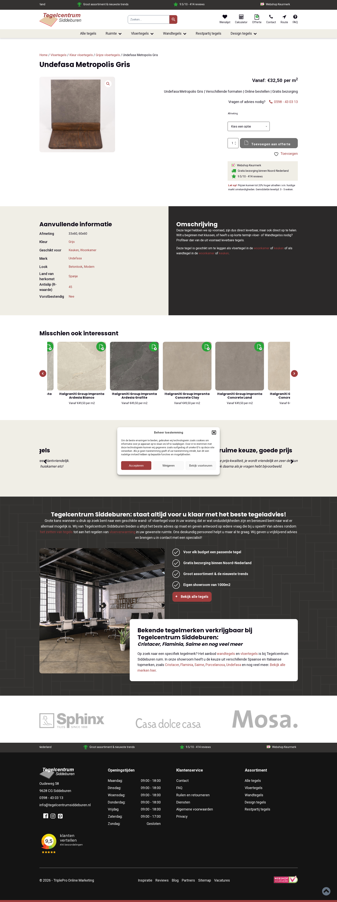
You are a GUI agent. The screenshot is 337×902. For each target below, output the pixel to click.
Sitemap (204, 880)
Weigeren (168, 465)
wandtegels (226, 654)
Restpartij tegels (208, 33)
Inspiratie (145, 880)
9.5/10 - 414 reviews (116, 4)
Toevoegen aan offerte (271, 144)
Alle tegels (88, 33)
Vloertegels (140, 33)
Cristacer (172, 665)
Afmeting (233, 113)
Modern (89, 267)
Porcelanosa (215, 665)
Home (43, 55)
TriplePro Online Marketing (73, 880)
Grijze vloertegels (108, 55)
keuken (279, 248)
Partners (188, 880)
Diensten (183, 802)
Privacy (182, 816)
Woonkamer (88, 250)
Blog (175, 880)
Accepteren (136, 465)
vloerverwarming (122, 532)
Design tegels (241, 33)
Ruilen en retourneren (193, 795)
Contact (182, 781)
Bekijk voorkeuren (200, 465)
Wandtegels (172, 33)
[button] (214, 432)
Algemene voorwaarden (194, 809)
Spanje (73, 276)
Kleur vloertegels (81, 55)
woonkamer (262, 248)
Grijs (72, 242)
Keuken (74, 250)
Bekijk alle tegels (194, 597)
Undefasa (75, 258)
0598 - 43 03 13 (51, 798)
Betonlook (75, 267)
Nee (71, 296)
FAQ (179, 788)
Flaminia (186, 665)
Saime (199, 665)
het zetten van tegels (56, 532)
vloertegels (249, 654)
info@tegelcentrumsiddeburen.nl (65, 805)
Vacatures (222, 880)
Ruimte (111, 33)
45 (70, 287)
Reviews (162, 880)
